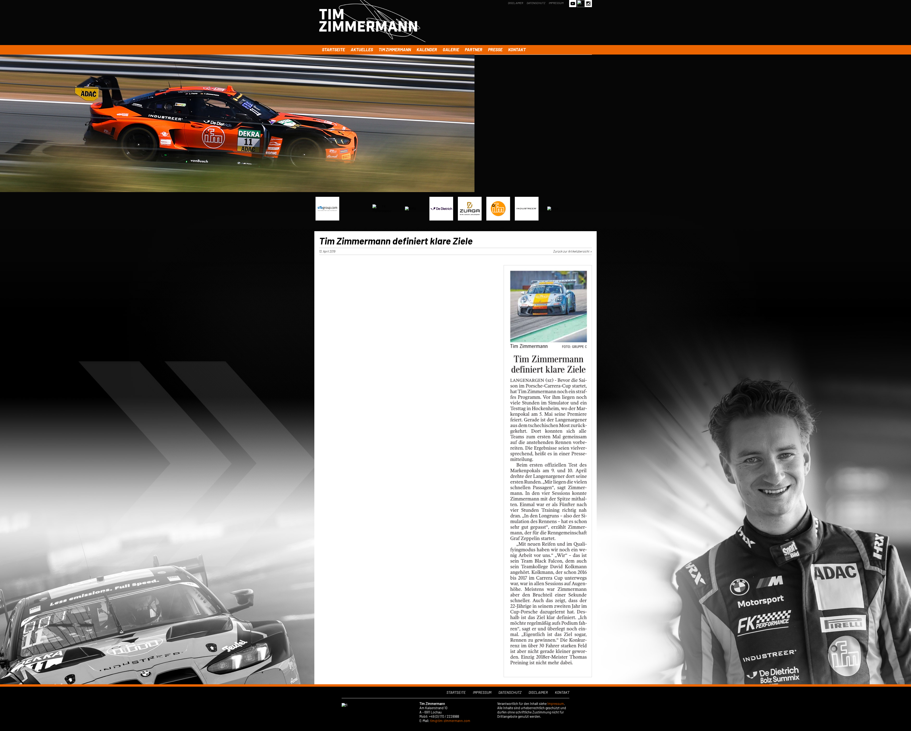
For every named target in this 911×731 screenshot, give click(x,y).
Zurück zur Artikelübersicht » (572, 251)
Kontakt (517, 49)
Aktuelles (362, 49)
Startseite (333, 49)
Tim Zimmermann (395, 49)
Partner (473, 49)
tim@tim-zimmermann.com (450, 721)
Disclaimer (515, 3)
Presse (495, 49)
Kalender (427, 49)
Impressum (556, 3)
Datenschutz (536, 3)
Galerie (451, 49)
